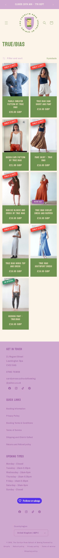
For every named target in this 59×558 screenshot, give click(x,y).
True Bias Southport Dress (43, 265)
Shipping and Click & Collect (19, 437)
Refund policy (18, 546)
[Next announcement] (53, 4)
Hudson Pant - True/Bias (15, 318)
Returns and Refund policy (18, 444)
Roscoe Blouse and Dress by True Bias (15, 212)
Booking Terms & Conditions (19, 422)
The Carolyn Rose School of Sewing (28, 542)
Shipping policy (31, 551)
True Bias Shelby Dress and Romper (43, 212)
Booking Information (15, 408)
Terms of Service (14, 430)
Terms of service (48, 546)
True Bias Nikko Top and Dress (15, 265)
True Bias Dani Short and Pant (43, 103)
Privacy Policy (12, 415)
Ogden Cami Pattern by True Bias (15, 159)
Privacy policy (33, 546)
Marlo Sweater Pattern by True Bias (15, 104)
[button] (6, 22)
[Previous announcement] (5, 4)
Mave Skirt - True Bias (43, 159)
